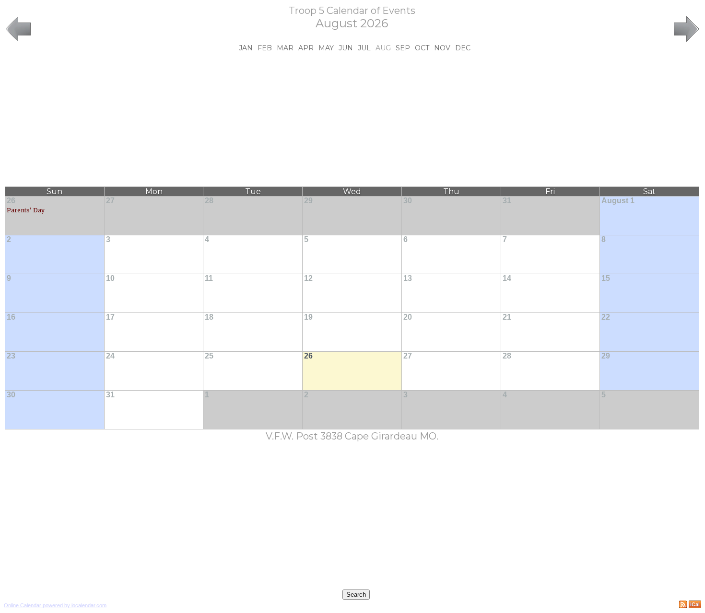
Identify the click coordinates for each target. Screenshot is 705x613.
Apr (306, 48)
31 (507, 201)
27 (110, 201)
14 (507, 278)
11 (209, 278)
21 (507, 317)
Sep (403, 48)
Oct (422, 48)
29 (308, 201)
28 (209, 201)
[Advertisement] (352, 119)
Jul (364, 48)
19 (308, 317)
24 (110, 356)
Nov (442, 48)
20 (407, 317)
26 (11, 201)
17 (110, 317)
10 (110, 278)
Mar (285, 48)
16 (11, 317)
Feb (265, 48)
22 (605, 317)
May (326, 48)
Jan (246, 48)
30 (407, 201)
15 (605, 278)
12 (308, 278)
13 (407, 278)
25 (209, 356)
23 (11, 356)
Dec (462, 48)
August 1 (617, 201)
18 (209, 317)
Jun (346, 48)
